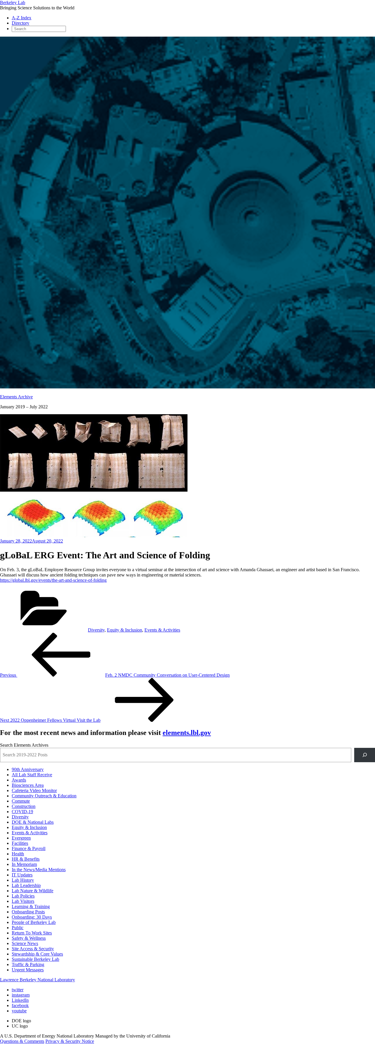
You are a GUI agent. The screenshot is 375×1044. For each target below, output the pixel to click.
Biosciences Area (28, 785)
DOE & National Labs (33, 822)
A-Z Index (21, 17)
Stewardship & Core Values (37, 953)
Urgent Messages (28, 969)
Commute (21, 801)
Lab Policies (23, 895)
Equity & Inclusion (124, 629)
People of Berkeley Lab (34, 922)
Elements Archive (16, 396)
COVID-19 (22, 811)
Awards (19, 779)
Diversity (96, 629)
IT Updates (22, 874)
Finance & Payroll (28, 848)
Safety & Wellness (29, 938)
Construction (23, 806)
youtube (19, 1010)
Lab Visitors (23, 901)
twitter (17, 989)
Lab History (23, 880)
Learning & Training (31, 906)
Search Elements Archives (24, 745)
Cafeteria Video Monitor (34, 790)
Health (18, 853)
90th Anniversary (28, 769)
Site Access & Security (33, 948)
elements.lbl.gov (187, 732)
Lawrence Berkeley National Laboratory (37, 979)
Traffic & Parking (28, 964)
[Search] (364, 755)
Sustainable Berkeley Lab (35, 959)
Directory (20, 23)
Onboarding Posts (28, 911)
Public (17, 927)
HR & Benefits (26, 859)
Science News (25, 943)
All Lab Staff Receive (32, 774)
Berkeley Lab (12, 2)
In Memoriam (24, 864)
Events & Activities (162, 629)
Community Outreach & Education (44, 795)
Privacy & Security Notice (69, 1041)
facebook (20, 1005)
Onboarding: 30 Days (32, 917)
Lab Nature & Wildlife (32, 890)
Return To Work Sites (32, 932)
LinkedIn (20, 1000)
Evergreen (21, 837)
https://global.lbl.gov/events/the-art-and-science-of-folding (53, 580)
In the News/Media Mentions (39, 869)
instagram (21, 994)
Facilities (20, 843)
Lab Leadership (26, 885)
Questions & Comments (22, 1041)
